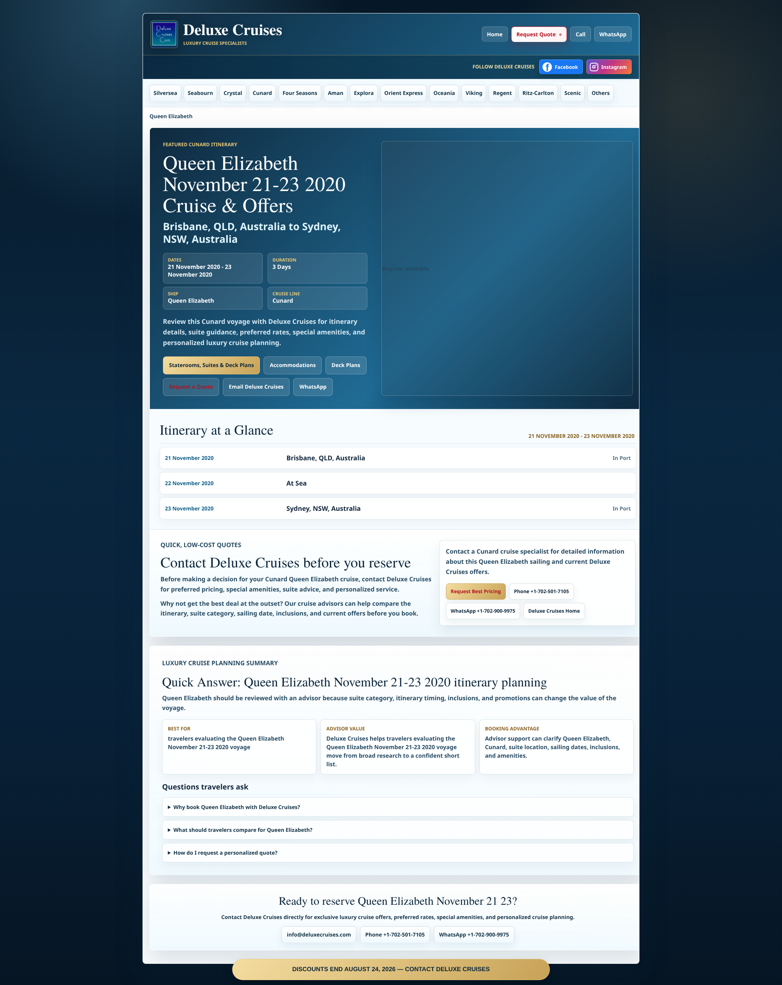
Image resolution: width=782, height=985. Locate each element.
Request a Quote (191, 386)
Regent (502, 93)
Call (580, 34)
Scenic (573, 93)
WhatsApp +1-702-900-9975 (483, 610)
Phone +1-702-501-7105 (541, 591)
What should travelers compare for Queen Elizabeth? (243, 829)
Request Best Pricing (476, 591)
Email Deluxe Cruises (256, 386)
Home (495, 34)
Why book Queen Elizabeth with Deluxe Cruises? (237, 807)
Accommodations (293, 365)
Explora (364, 93)
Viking (474, 93)
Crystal (233, 93)
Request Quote (536, 34)
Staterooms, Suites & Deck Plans (211, 365)
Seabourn (200, 93)
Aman (335, 93)
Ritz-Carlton (538, 93)
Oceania (444, 93)
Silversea (165, 93)
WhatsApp (613, 34)
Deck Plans (346, 365)
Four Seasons (300, 93)
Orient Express (403, 93)
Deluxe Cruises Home (554, 610)
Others (600, 93)
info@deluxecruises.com (319, 934)
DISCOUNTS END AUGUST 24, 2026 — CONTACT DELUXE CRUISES (391, 969)
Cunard (262, 93)
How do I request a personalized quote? (225, 852)
